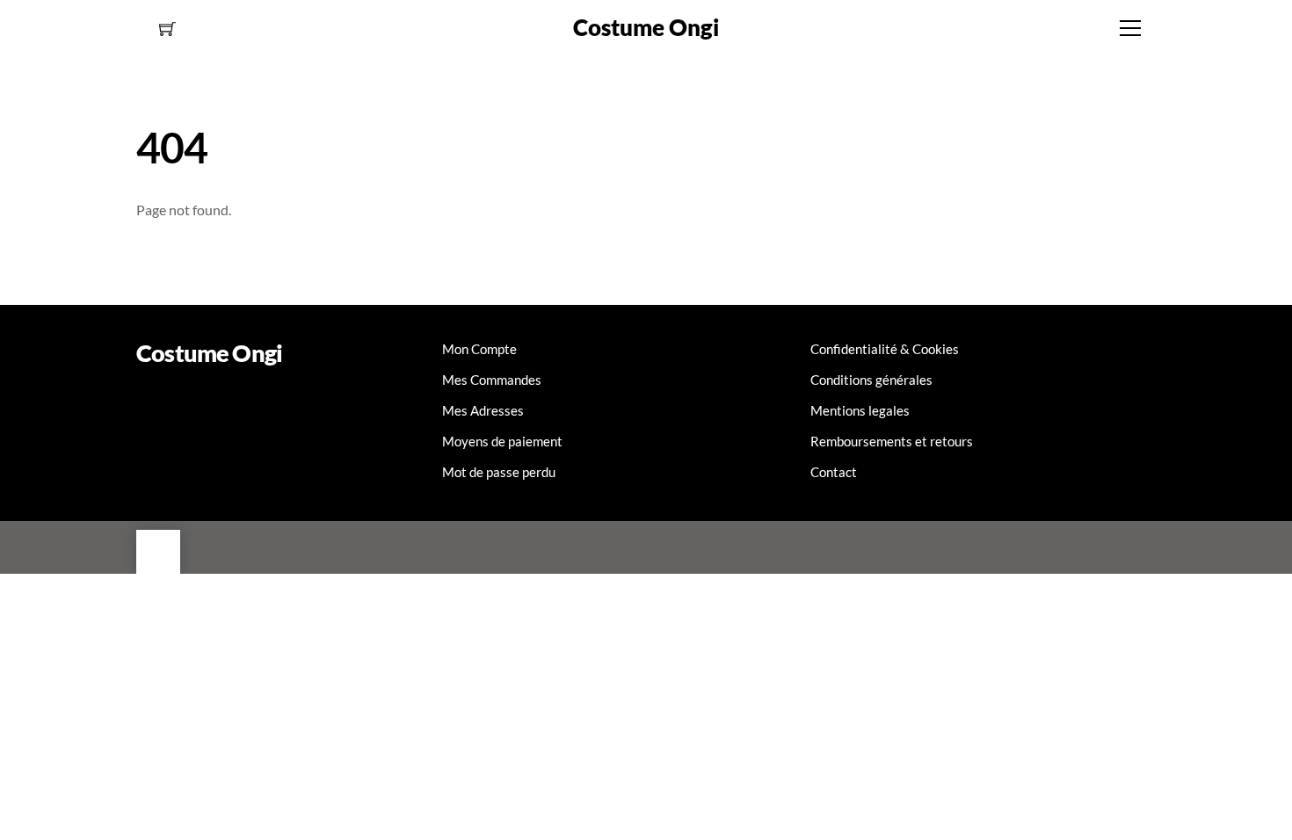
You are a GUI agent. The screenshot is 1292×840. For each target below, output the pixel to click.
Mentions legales (860, 410)
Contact (833, 472)
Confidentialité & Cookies (884, 349)
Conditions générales (871, 379)
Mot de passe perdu (498, 472)
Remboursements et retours (891, 441)
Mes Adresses (483, 410)
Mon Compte (479, 349)
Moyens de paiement (502, 441)
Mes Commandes (491, 379)
